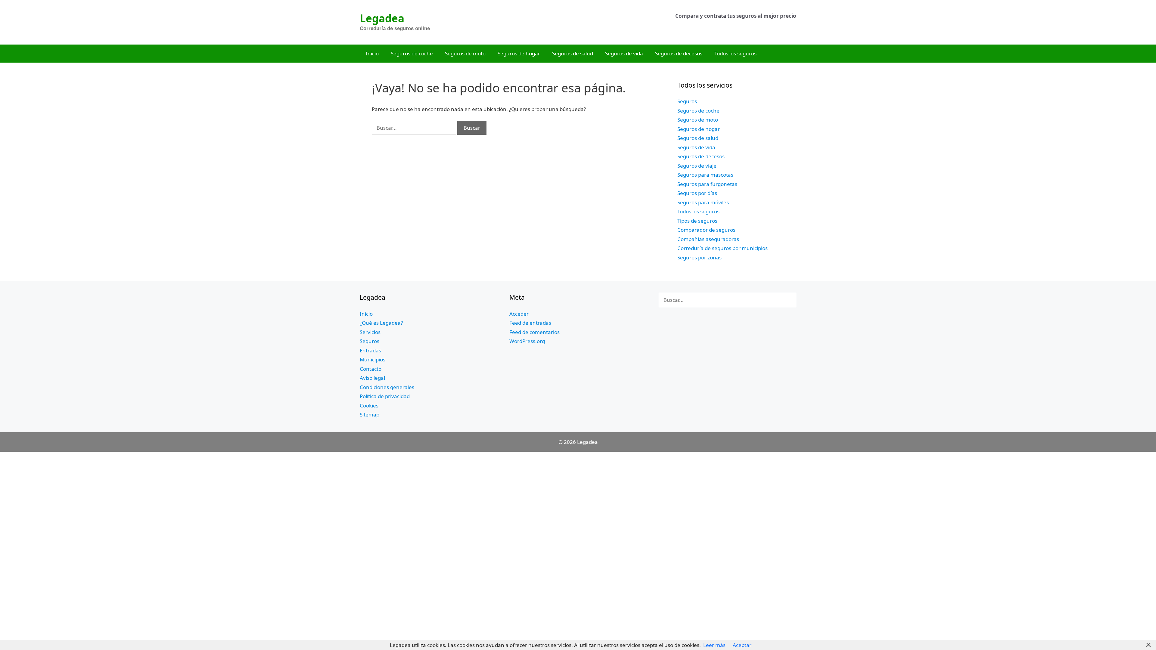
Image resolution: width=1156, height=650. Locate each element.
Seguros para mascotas (705, 174)
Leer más (714, 645)
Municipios (372, 359)
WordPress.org (527, 341)
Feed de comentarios (534, 332)
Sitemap (369, 414)
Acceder (519, 313)
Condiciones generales (387, 387)
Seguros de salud (572, 53)
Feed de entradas (530, 322)
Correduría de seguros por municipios (722, 248)
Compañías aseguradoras (708, 239)
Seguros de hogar (519, 53)
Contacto (370, 368)
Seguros (687, 101)
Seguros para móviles (703, 202)
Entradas (370, 350)
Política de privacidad (385, 396)
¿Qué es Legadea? (381, 322)
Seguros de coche (412, 53)
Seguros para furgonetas (707, 184)
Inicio (372, 53)
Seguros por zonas (699, 257)
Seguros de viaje (696, 165)
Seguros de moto (465, 53)
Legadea (382, 18)
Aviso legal (372, 377)
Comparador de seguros (706, 229)
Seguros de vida (624, 53)
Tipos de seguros (697, 220)
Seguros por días (697, 193)
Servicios (370, 332)
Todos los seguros (735, 53)
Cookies (369, 405)
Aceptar (742, 645)
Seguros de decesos (678, 53)
